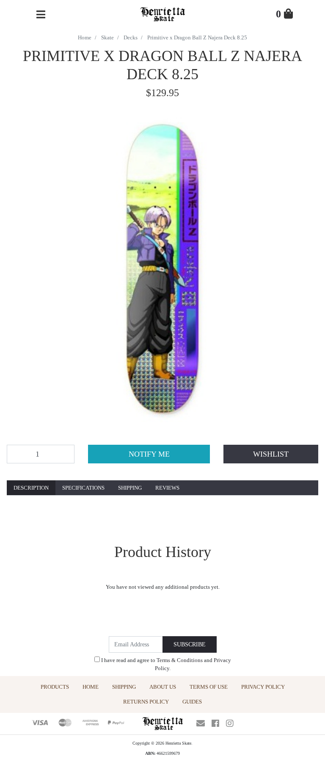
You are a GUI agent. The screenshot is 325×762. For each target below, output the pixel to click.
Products (55, 687)
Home (91, 687)
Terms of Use (209, 687)
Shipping (130, 488)
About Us (162, 687)
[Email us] (200, 723)
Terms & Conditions (180, 660)
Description (31, 488)
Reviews (167, 488)
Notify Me (149, 454)
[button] (270, 454)
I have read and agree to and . (165, 664)
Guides (192, 701)
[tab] (31, 488)
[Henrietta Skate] (162, 13)
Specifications (83, 488)
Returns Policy (146, 701)
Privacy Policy (263, 687)
